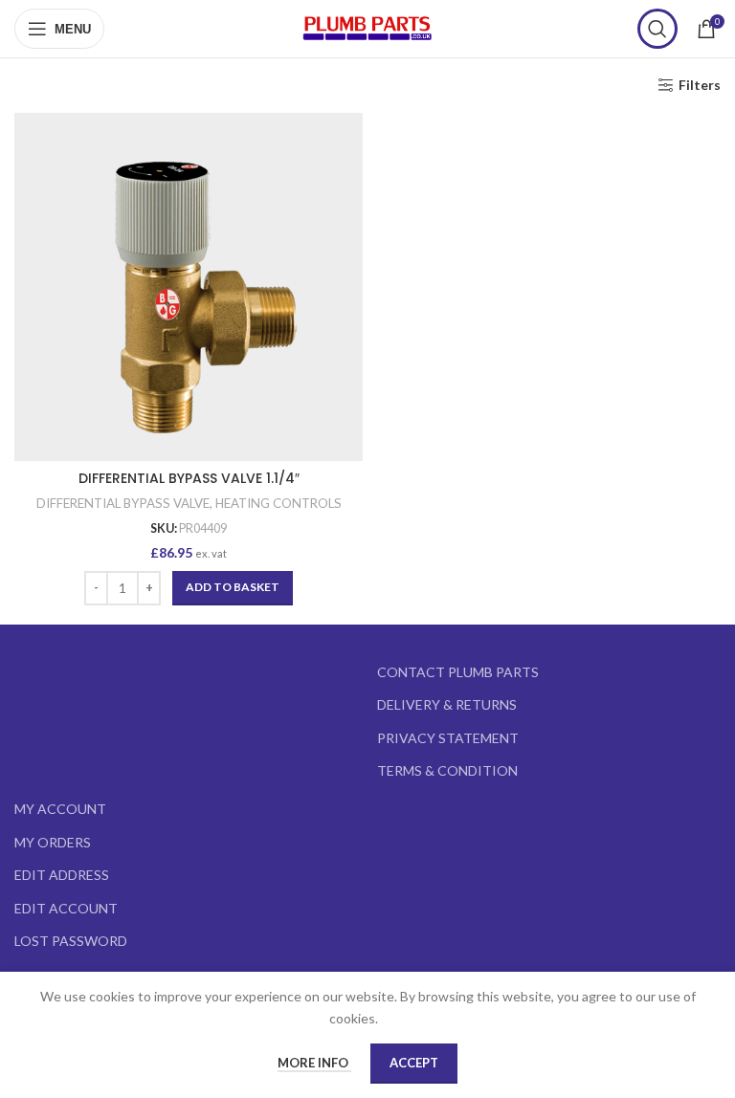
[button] (232, 588)
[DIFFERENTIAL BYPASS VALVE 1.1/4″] (188, 287)
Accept (414, 1062)
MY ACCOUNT (60, 809)
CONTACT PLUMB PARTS (458, 672)
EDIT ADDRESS (61, 875)
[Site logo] (367, 27)
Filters (700, 85)
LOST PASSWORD (70, 941)
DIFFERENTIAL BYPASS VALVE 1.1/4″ (189, 478)
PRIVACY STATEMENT (448, 738)
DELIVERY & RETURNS (447, 704)
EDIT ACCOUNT (66, 908)
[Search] (657, 29)
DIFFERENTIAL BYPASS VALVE (123, 503)
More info (314, 1062)
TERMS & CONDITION (447, 770)
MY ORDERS (52, 842)
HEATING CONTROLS (278, 503)
